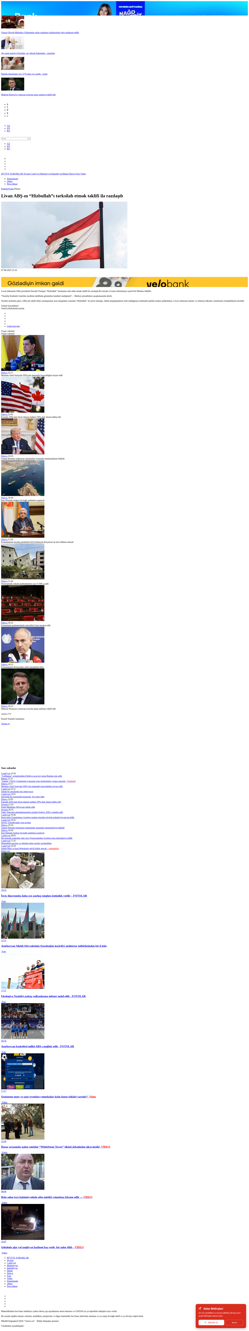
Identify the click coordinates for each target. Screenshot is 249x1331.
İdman (66, 174)
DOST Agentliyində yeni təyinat (16, 822)
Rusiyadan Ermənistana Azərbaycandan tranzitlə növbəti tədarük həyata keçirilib (37, 817)
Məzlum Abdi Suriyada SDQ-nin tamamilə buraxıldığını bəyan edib (32, 786)
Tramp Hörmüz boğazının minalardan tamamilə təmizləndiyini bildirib (33, 828)
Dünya (72, 174)
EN (8, 128)
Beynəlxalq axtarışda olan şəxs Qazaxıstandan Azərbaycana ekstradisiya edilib (36, 838)
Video (83, 174)
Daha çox (6, 851)
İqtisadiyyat (57, 174)
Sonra (234, 1322)
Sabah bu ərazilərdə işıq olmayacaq (17, 791)
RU (8, 131)
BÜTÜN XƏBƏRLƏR (12, 174)
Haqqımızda (12, 178)
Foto (78, 174)
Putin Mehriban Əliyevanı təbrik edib (18, 807)
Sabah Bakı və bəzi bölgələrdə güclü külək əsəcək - (30, 848)
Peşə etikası (12, 184)
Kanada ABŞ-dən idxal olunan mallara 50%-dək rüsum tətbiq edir (31, 802)
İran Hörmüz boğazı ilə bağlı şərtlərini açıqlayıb (22, 833)
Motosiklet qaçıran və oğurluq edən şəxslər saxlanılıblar (26, 843)
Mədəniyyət (45, 174)
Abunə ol (5, 723)
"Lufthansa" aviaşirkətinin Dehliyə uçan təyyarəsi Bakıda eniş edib (31, 776)
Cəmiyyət (35, 174)
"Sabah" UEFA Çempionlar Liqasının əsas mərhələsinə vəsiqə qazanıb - (38, 781)
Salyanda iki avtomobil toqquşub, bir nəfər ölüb (22, 796)
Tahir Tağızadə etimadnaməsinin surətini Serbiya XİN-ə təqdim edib (32, 812)
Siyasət (27, 174)
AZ (8, 125)
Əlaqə (9, 181)
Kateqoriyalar (7, 189)
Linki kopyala (13, 326)
